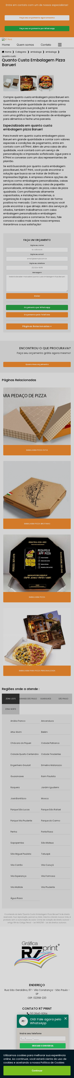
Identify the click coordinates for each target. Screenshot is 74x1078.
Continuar (37, 1070)
